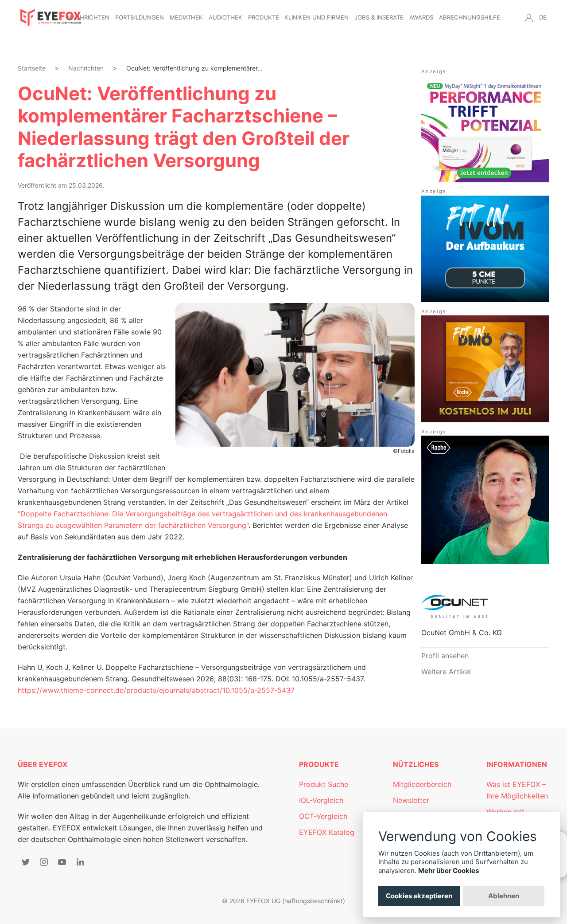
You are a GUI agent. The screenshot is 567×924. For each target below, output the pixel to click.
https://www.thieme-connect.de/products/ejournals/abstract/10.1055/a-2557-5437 (156, 690)
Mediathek (186, 17)
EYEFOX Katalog (326, 832)
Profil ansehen (445, 655)
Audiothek (225, 17)
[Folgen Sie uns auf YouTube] (62, 862)
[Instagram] (44, 862)
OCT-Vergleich (323, 816)
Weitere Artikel (446, 671)
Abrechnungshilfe (469, 17)
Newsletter (411, 800)
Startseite (32, 68)
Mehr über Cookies (448, 870)
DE (543, 17)
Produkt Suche (323, 784)
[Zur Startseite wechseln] (51, 17)
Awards (421, 17)
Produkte (263, 17)
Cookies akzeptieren (419, 896)
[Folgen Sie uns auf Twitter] (26, 862)
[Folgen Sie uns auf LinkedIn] (80, 862)
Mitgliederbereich (422, 784)
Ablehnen (503, 896)
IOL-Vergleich (321, 800)
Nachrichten (88, 17)
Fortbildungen (139, 17)
